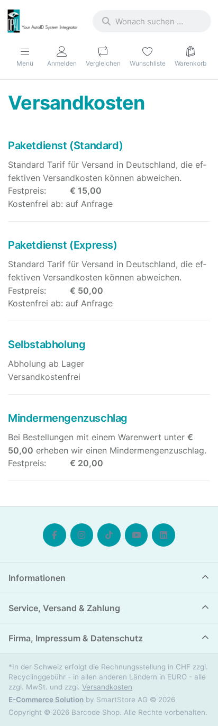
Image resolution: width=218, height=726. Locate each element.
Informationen (37, 578)
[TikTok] (109, 535)
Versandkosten (107, 687)
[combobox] (152, 21)
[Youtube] (136, 535)
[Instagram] (82, 535)
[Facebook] (54, 535)
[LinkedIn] (163, 535)
